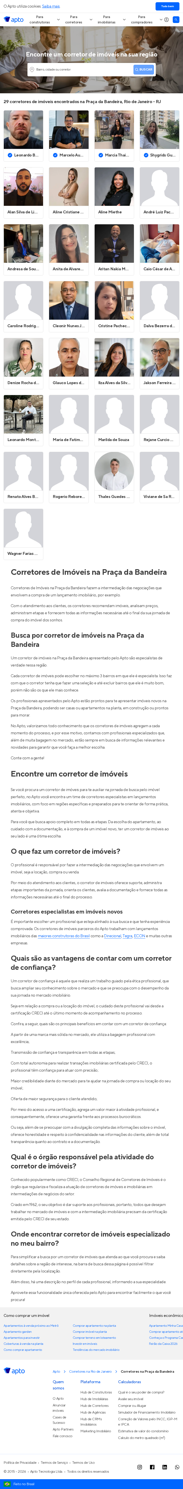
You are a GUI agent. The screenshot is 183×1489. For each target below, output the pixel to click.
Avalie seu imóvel (130, 1399)
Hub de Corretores (94, 1406)
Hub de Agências (93, 1412)
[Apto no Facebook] (152, 1467)
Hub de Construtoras (96, 1392)
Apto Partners (63, 1429)
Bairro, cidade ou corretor (53, 70)
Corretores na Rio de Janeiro (90, 1371)
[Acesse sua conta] (166, 19)
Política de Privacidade (20, 1462)
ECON (139, 936)
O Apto (58, 1398)
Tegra (127, 936)
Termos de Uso (83, 1462)
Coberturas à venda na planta (23, 1344)
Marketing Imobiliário (95, 1431)
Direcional (112, 936)
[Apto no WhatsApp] (177, 1467)
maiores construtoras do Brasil (64, 936)
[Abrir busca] (176, 19)
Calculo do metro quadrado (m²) (141, 1438)
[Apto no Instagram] (139, 1467)
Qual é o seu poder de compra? (141, 1392)
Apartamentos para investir (22, 1338)
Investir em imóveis (85, 1344)
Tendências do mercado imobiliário (96, 1350)
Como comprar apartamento (23, 1350)
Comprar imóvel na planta (90, 1332)
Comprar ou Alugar (132, 1406)
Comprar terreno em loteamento (94, 1338)
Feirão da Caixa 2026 (163, 1344)
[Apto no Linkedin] (164, 1467)
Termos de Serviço (54, 1462)
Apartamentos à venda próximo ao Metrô (31, 1326)
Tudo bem (167, 6)
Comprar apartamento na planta (94, 1326)
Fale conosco (63, 1436)
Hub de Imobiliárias (94, 1399)
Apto (56, 1371)
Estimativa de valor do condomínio (143, 1431)
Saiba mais (51, 6)
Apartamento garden (18, 1332)
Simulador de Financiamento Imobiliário (146, 1412)
